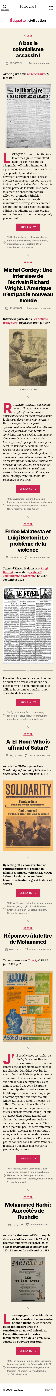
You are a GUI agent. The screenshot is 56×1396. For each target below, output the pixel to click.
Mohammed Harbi (28, 1367)
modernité (12, 1367)
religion (21, 906)
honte (19, 1175)
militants (38, 1175)
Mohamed (12, 1178)
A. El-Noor (18, 903)
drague (23, 1172)
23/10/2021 (16, 63)
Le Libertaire (36, 74)
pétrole (22, 1178)
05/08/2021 (15, 308)
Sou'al (10, 1374)
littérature (24, 505)
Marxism (11, 906)
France (35, 240)
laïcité (22, 1364)
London (48, 903)
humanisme (22, 502)
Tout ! (32, 960)
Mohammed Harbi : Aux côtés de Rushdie (28, 1210)
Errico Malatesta (34, 712)
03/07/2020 (15, 949)
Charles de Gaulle (38, 1168)
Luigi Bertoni (26, 719)
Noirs (10, 508)
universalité (21, 1374)
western (22, 913)
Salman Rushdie (26, 909)
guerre (43, 240)
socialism (41, 909)
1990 (9, 1360)
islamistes (12, 1364)
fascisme (12, 715)
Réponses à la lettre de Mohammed (28, 938)
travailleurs (15, 1182)
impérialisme (14, 243)
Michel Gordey (39, 505)
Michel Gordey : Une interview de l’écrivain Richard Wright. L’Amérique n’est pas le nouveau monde (28, 285)
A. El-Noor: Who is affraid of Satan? (28, 744)
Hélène (10, 1175)
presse (28, 35)
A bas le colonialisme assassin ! (28, 49)
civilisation (33, 237)
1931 (9, 237)
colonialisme (23, 240)
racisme (18, 508)
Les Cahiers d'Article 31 (38, 1364)
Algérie (16, 1168)
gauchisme (43, 1172)
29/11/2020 (16, 755)
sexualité (42, 1178)
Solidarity (12, 913)
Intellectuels (32, 1360)
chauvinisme (19, 237)
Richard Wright (31, 508)
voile (24, 1182)
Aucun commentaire (39, 63)
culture (29, 498)
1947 (9, 498)
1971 (9, 1168)
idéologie (28, 1175)
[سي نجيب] (28, 6)
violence (38, 719)
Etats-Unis (39, 498)
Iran (42, 1360)
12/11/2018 (17, 1224)
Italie (20, 715)
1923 (9, 712)
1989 (9, 903)
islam (40, 903)
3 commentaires (39, 1224)
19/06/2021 (16, 557)
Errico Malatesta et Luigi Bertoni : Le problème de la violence (28, 540)
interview (34, 502)
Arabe (24, 1168)
